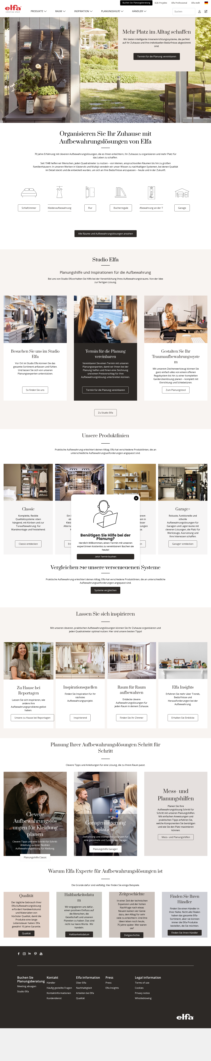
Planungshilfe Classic (35, 857)
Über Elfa (81, 982)
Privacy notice (142, 993)
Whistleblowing (143, 998)
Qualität (80, 998)
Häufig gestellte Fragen (59, 987)
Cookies (139, 987)
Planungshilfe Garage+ (105, 849)
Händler (51, 982)
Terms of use (142, 982)
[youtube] (41, 953)
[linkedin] (30, 953)
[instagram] (25, 953)
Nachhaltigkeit (84, 987)
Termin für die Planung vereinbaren (156, 56)
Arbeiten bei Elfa (85, 993)
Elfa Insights (112, 987)
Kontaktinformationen (59, 993)
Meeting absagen (26, 986)
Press (109, 982)
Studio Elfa (23, 991)
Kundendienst (54, 998)
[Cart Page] (206, 11)
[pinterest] (36, 953)
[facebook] (19, 953)
